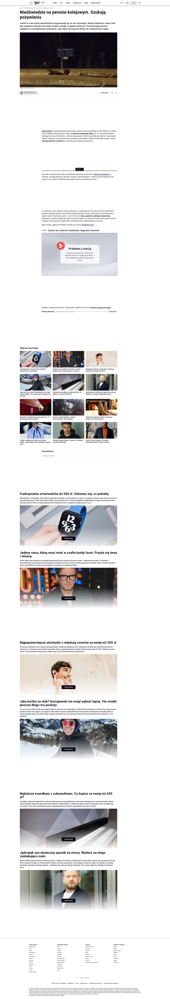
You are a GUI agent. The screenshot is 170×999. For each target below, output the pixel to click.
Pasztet (87, 960)
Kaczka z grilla (88, 956)
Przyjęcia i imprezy (89, 946)
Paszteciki (116, 958)
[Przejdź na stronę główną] (31, 4)
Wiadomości (32, 946)
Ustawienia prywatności (110, 983)
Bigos (86, 952)
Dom (58, 946)
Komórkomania (61, 960)
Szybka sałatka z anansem (91, 962)
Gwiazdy (31, 960)
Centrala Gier (60, 968)
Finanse (31, 954)
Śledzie (115, 948)
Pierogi (87, 958)
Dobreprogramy (61, 958)
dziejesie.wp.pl (88, 225)
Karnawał (87, 950)
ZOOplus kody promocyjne (100, 307)
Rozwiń (79, 169)
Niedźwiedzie (47, 131)
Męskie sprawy (96, 3)
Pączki (115, 954)
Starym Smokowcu (101, 174)
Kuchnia (59, 950)
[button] (126, 3)
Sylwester (87, 948)
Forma (55, 3)
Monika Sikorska (29, 92)
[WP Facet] (43, 3)
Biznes (30, 950)
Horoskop (59, 952)
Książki (59, 948)
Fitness (30, 970)
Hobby (68, 3)
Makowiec (116, 952)
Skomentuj (104, 93)
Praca (30, 966)
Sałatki (115, 960)
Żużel (58, 970)
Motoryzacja (32, 956)
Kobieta (31, 958)
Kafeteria (59, 956)
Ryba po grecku (117, 950)
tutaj (62, 995)
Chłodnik (87, 954)
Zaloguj (133, 3)
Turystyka (59, 954)
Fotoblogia (59, 964)
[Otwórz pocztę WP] (121, 3)
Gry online (59, 966)
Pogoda (31, 968)
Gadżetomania (60, 962)
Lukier (115, 956)
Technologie (77, 3)
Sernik (115, 946)
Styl (61, 3)
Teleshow (31, 964)
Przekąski (116, 962)
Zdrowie (31, 962)
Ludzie (86, 3)
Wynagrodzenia (33, 972)
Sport (30, 948)
